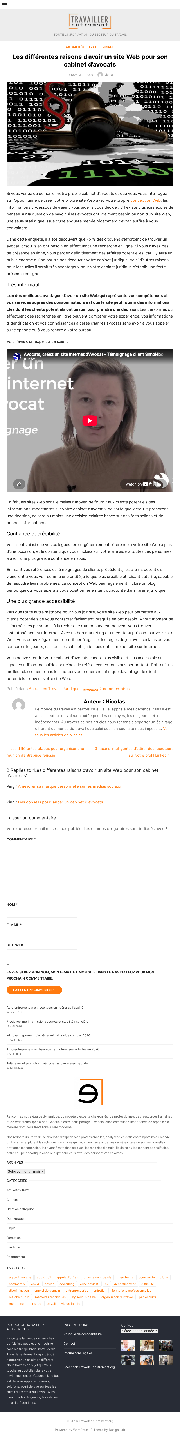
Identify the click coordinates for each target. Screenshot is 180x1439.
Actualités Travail (81, 47)
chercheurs (125, 1277)
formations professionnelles (131, 1290)
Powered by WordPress (71, 1430)
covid (35, 1284)
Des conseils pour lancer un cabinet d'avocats (60, 802)
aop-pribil (44, 1277)
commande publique (153, 1277)
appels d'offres (67, 1277)
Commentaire (21, 839)
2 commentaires (114, 688)
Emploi (11, 1228)
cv (106, 1284)
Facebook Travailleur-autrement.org (89, 1367)
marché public (19, 1297)
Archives (127, 1325)
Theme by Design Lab (109, 1430)
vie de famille (70, 1303)
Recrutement (16, 1257)
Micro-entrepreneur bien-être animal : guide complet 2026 (48, 1035)
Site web (15, 945)
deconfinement (125, 1284)
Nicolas (109, 74)
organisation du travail (117, 1297)
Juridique (106, 47)
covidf (49, 1284)
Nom (12, 904)
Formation (14, 1237)
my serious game (83, 1297)
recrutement (18, 1303)
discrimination (19, 1290)
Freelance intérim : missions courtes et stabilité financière (47, 1021)
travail (51, 1303)
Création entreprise (20, 1209)
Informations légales (78, 1353)
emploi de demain (47, 1290)
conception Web (145, 200)
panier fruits (147, 1297)
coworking (66, 1284)
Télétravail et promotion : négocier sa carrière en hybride (47, 1063)
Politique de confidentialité (83, 1334)
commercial (17, 1284)
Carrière (12, 1199)
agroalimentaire (20, 1277)
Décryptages (16, 1218)
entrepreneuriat (77, 1290)
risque (36, 1303)
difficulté (147, 1284)
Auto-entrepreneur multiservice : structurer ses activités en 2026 (53, 1049)
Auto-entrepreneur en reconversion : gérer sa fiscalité (45, 1007)
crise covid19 (89, 1284)
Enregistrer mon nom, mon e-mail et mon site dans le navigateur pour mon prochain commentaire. (80, 975)
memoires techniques (50, 1297)
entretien (100, 1290)
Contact (69, 1343)
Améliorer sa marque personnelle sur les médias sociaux (69, 786)
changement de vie (97, 1277)
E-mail (14, 925)
